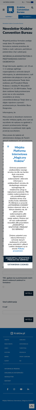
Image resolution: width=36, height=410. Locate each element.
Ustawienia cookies (18, 265)
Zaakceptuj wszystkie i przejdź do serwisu (18, 259)
